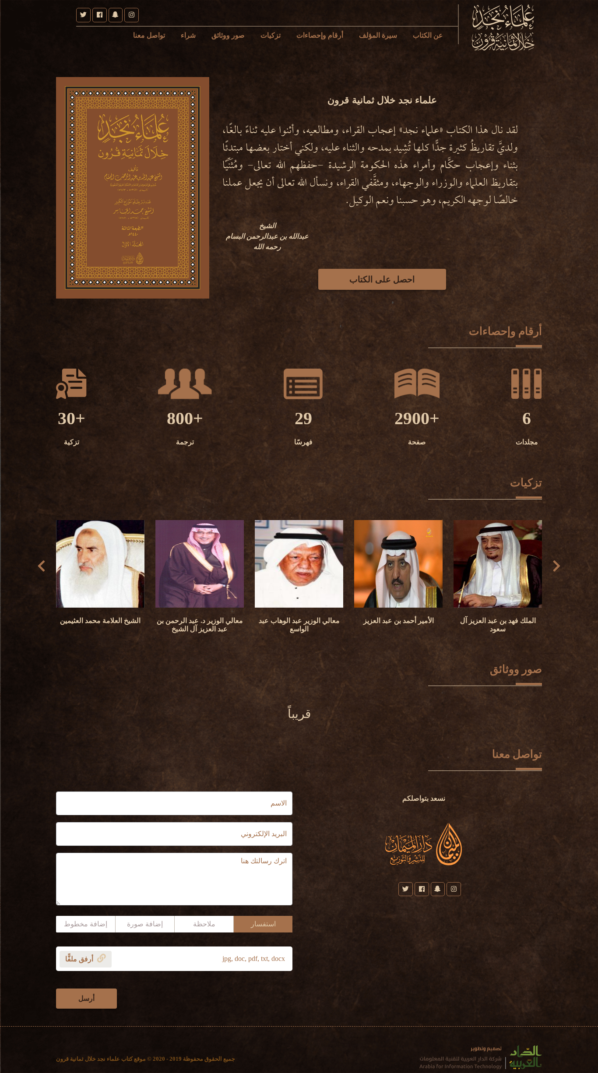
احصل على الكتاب (382, 279)
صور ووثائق (228, 35)
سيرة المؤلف (378, 35)
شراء (188, 35)
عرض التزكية (498, 588)
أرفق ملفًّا (80, 959)
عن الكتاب (428, 35)
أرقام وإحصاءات (319, 35)
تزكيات (270, 35)
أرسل (86, 998)
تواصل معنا (149, 35)
